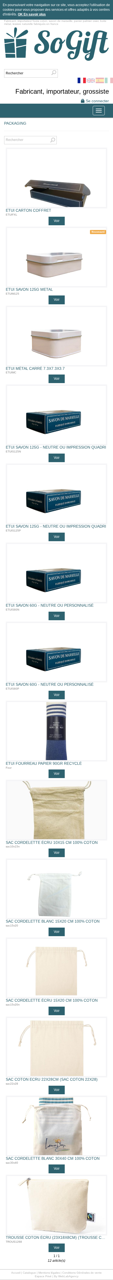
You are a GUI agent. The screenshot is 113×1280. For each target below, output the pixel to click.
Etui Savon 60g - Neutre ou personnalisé (50, 605)
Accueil (15, 1272)
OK (21, 14)
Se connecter (97, 101)
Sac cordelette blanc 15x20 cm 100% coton (53, 921)
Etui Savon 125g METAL (29, 289)
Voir (57, 221)
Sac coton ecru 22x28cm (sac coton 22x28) (52, 1079)
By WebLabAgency (66, 1276)
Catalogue (29, 1272)
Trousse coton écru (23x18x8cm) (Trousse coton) (56, 1237)
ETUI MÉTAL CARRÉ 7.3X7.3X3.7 (35, 369)
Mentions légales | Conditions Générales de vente (70, 1272)
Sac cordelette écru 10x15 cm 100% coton (52, 843)
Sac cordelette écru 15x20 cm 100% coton (52, 1000)
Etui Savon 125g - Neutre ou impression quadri (56, 447)
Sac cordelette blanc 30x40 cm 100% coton (53, 1158)
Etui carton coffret (28, 210)
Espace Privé (43, 1276)
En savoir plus (35, 14)
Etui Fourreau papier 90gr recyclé (44, 763)
